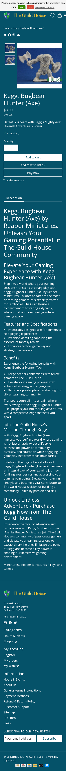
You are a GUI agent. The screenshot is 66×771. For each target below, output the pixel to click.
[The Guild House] (26, 15)
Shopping (10, 641)
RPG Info (10, 718)
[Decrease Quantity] (7, 147)
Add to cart (33, 157)
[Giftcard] (23, 766)
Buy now (33, 173)
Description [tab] (14, 198)
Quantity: (9, 141)
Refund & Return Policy (19, 701)
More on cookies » (44, 7)
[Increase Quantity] (14, 147)
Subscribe (49, 738)
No (30, 7)
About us (10, 685)
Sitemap (9, 712)
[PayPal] (35, 766)
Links (7, 723)
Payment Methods (16, 696)
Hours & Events (14, 636)
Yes (21, 7)
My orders (11, 660)
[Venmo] (47, 766)
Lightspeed (10, 760)
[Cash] (17, 766)
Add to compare (15, 180)
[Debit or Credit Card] (41, 766)
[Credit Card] (29, 766)
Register (9, 655)
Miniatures (11, 565)
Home (7, 28)
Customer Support (16, 707)
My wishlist (11, 666)
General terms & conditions (22, 690)
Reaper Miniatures (34, 565)
